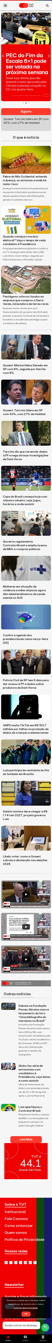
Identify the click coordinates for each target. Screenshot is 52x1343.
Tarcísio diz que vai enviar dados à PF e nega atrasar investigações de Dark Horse (25, 455)
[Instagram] (15, 1262)
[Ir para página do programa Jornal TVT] (26, 985)
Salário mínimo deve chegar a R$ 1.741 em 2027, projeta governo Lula (25, 815)
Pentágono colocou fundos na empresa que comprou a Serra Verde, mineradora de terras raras (26, 300)
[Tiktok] (30, 1262)
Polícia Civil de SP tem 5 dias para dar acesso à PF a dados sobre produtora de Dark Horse (26, 684)
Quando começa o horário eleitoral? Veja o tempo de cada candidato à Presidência (24, 240)
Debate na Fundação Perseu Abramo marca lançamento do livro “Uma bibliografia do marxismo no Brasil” (33, 1013)
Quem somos (16, 1233)
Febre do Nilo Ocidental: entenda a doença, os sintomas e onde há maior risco (25, 180)
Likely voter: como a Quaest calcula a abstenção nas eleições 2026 (25, 860)
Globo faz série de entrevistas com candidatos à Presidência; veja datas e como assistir (34, 1073)
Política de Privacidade (24, 1240)
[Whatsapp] (10, 1262)
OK (26, 1314)
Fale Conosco (16, 1219)
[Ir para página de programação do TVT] (26, 1178)
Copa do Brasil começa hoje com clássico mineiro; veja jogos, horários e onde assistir (25, 500)
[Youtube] (6, 1262)
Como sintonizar (19, 1226)
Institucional (15, 1212)
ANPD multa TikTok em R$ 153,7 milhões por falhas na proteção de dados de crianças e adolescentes (26, 729)
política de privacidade (26, 1308)
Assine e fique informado (26, 1297)
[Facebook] (25, 1262)
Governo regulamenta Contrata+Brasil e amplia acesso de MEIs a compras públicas (25, 545)
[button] (5, 5)
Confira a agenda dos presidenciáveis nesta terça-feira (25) (25, 639)
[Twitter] (20, 1262)
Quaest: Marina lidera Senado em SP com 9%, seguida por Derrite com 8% (25, 369)
